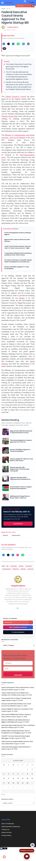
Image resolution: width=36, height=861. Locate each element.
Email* (18, 668)
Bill (7, 566)
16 (32, 778)
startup (23, 569)
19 (13, 783)
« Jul (3, 794)
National (16, 569)
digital (21, 566)
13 (18, 778)
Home (3, 8)
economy (29, 566)
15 (27, 778)
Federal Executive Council (15, 96)
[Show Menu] (2, 3)
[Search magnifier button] (33, 5)
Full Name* (18, 663)
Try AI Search (18, 524)
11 (8, 778)
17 (4, 783)
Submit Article (6, 832)
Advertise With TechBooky (10, 827)
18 (8, 783)
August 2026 (18, 761)
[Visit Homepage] (9, 3)
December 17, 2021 (9, 30)
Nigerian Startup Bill (9, 116)
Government (16, 535)
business (14, 566)
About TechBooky (7, 824)
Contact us (5, 829)
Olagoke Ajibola (12, 27)
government (6, 569)
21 (22, 783)
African (8, 8)
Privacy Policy (6, 835)
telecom (30, 569)
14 (22, 778)
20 (18, 783)
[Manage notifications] (4, 856)
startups (22, 298)
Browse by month (7, 799)
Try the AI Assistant (18, 632)
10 (4, 778)
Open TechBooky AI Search (18, 627)
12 (13, 778)
